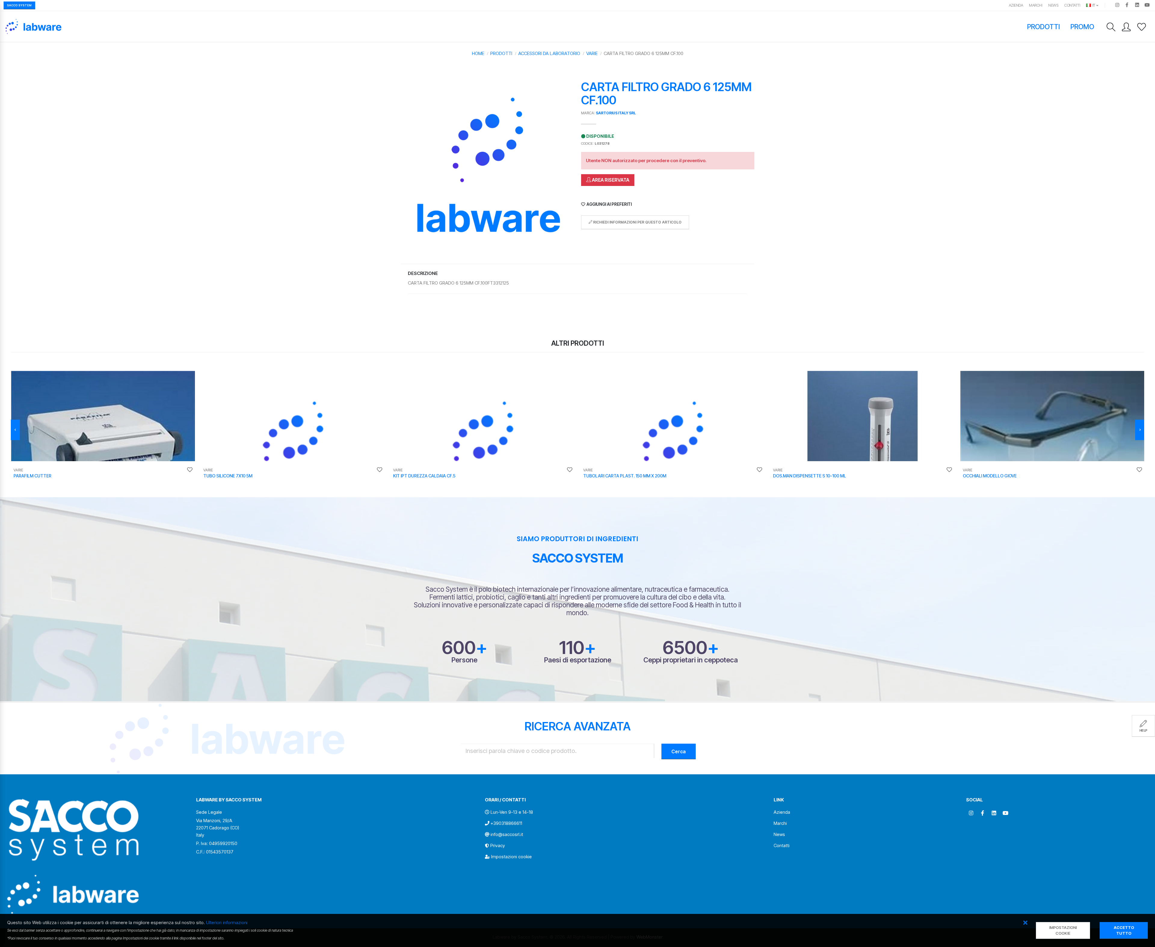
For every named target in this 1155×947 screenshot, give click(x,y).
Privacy (497, 845)
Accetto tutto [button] (1124, 930)
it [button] (1093, 5)
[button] (1025, 923)
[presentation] (15, 430)
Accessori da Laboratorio (549, 53)
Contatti (1072, 5)
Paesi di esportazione (577, 660)
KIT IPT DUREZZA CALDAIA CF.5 (424, 475)
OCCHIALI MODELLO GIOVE (990, 475)
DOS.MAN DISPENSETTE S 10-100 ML (809, 475)
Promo (1082, 27)
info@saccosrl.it (507, 834)
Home (478, 53)
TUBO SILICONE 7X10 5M (227, 475)
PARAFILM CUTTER (32, 475)
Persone (464, 660)
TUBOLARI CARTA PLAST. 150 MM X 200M (624, 475)
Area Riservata (610, 180)
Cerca (678, 751)
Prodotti (1043, 27)
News (1053, 5)
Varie (592, 53)
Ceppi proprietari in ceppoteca (690, 660)
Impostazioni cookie (511, 856)
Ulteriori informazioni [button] (227, 922)
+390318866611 (506, 823)
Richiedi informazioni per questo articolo (637, 222)
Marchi (1035, 5)
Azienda (1016, 5)
